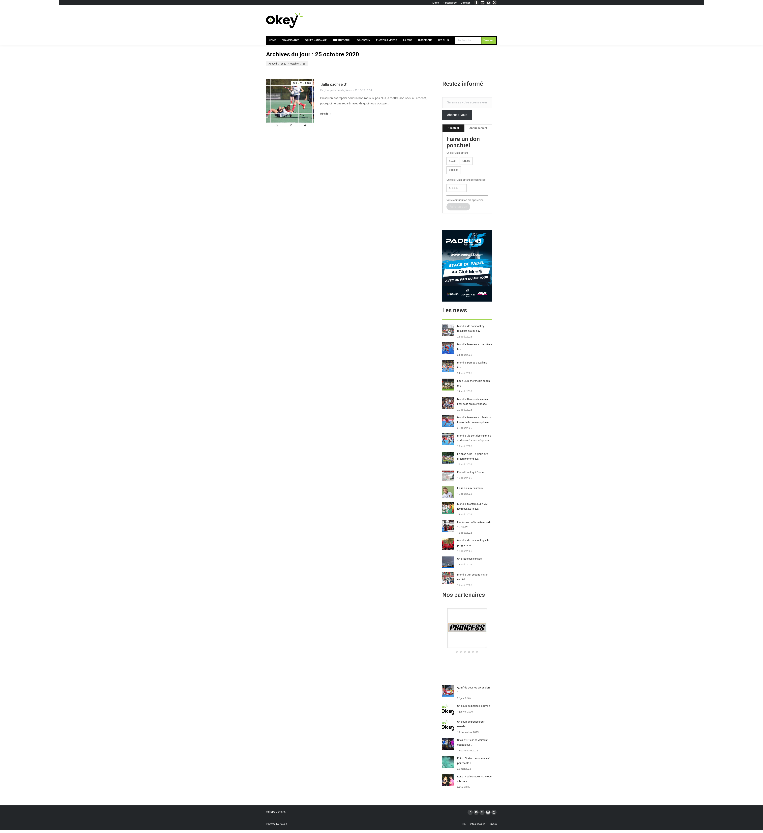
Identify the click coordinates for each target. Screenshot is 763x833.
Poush (283, 824)
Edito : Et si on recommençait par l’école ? (473, 761)
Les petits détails (334, 90)
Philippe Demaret (276, 811)
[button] (457, 652)
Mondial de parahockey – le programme (473, 543)
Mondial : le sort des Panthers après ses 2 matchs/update (474, 438)
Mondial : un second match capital (472, 577)
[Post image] (448, 330)
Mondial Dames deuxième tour (472, 365)
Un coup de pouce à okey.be (473, 705)
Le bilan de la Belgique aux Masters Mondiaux (472, 456)
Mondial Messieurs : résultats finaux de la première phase (474, 420)
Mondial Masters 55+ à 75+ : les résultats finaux (473, 506)
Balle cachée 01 (334, 84)
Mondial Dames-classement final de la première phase (473, 401)
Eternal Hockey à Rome (470, 472)
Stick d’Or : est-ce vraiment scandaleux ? (472, 742)
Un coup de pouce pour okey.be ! (470, 724)
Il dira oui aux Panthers (470, 488)
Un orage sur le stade (469, 558)
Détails (324, 113)
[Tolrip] (467, 647)
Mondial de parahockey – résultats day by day (472, 328)
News (349, 90)
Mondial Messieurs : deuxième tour (474, 347)
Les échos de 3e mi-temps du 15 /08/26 (474, 524)
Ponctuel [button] (453, 127)
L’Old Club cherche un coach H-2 (473, 383)
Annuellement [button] (478, 127)
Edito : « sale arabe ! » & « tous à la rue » (474, 779)
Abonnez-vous (457, 115)
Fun (322, 90)
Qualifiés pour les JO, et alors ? (473, 690)
